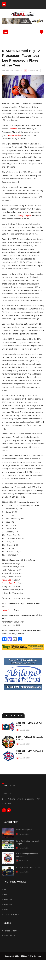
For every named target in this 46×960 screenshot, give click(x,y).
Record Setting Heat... (24, 830)
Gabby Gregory (24, 215)
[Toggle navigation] (4, 4)
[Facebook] (4, 811)
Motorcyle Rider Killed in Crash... (29, 868)
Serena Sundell (14, 135)
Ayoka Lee (12, 128)
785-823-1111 (10, 803)
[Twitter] (9, 811)
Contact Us (6, 793)
